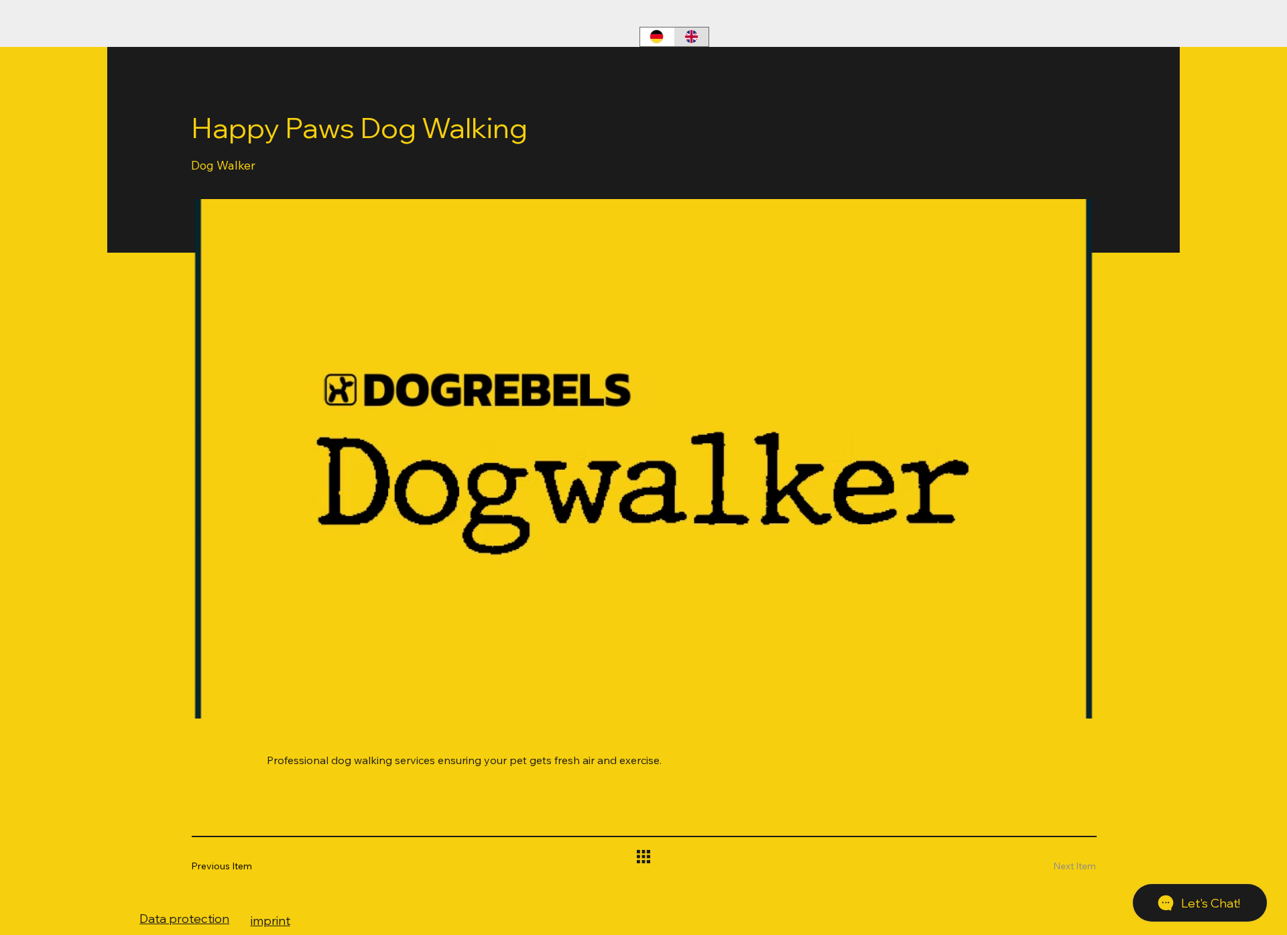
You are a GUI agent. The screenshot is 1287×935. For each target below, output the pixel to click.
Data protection (184, 918)
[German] (657, 36)
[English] (691, 36)
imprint (270, 920)
